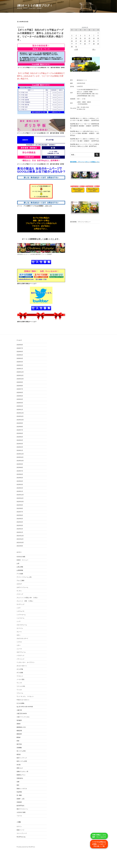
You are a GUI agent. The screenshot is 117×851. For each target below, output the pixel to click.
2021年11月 (20, 539)
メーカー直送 (20, 679)
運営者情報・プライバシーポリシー (80, 222)
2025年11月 (20, 375)
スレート (19, 631)
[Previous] (74, 175)
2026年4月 (20, 358)
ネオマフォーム (21, 652)
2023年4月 (20, 481)
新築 (18, 740)
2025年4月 (20, 399)
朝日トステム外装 (22, 761)
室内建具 (19, 720)
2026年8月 (20, 344)
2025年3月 (20, 402)
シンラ (18, 621)
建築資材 (19, 734)
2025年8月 (20, 385)
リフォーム (20, 693)
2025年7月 (20, 389)
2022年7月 (20, 511)
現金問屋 (19, 792)
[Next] (96, 175)
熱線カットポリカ (22, 788)
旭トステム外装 (21, 751)
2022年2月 (20, 529)
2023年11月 (20, 457)
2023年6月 (20, 474)
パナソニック (20, 659)
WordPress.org (21, 837)
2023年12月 (20, 454)
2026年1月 (20, 368)
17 (76, 41)
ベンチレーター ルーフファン (26, 662)
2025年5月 (20, 396)
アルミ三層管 (20, 580)
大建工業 (19, 710)
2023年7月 (20, 471)
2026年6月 (20, 351)
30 (72, 46)
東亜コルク (20, 768)
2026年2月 (20, 365)
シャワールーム (21, 614)
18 (80, 41)
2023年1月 (20, 491)
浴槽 (18, 781)
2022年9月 (20, 505)
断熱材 (18, 737)
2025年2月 (20, 406)
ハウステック (20, 655)
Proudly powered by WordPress (26, 847)
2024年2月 (20, 447)
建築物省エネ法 (21, 727)
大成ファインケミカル (23, 717)
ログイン (19, 826)
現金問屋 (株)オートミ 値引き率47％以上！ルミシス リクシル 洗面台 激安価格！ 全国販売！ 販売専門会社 (84, 133)
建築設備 (19, 730)
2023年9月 (20, 464)
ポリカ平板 (20, 669)
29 (98, 43)
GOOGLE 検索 (21, 556)
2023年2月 (20, 488)
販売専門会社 (20, 805)
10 (76, 38)
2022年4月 (20, 522)
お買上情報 (20, 567)
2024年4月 (20, 440)
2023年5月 (20, 477)
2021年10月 (20, 542)
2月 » (93, 49)
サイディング (20, 604)
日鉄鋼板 (19, 747)
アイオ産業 (20, 573)
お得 (18, 563)
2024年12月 (20, 413)
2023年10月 (20, 460)
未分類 (18, 764)
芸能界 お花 (20, 798)
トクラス (19, 642)
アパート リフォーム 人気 (24, 577)
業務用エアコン (21, 775)
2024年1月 (20, 450)
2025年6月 (20, 392)
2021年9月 (20, 546)
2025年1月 (20, 409)
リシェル (19, 689)
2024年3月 (20, 443)
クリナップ (20, 594)
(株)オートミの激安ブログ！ (35, 5)
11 (80, 38)
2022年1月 (20, 532)
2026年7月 (20, 348)
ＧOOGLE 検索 (21, 812)
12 (85, 38)
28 (94, 43)
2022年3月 (20, 525)
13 (89, 38)
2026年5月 (20, 355)
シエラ (18, 608)
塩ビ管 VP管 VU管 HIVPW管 (25, 706)
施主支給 (19, 744)
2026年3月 (20, 361)
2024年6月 (20, 433)
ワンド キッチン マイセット (25, 696)
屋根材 (18, 723)
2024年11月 (20, 416)
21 (94, 41)
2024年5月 (20, 437)
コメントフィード (22, 833)
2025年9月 (20, 382)
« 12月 (76, 49)
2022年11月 (20, 498)
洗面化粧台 (20, 778)
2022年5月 (20, 518)
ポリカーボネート (22, 666)
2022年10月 (20, 501)
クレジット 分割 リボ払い (25, 601)
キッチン (19, 590)
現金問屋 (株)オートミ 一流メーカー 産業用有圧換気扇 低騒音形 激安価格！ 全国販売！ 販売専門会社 (84, 126)
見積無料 (19, 802)
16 (72, 41)
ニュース (19, 648)
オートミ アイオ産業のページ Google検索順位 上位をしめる (34, 206)
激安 (18, 785)
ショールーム (20, 618)
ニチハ (18, 645)
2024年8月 (20, 426)
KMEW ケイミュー (22, 560)
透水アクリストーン (22, 809)
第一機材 (19, 795)
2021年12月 (20, 535)
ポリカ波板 (20, 672)
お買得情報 (20, 570)
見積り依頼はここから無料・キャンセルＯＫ (99, 836)
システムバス (20, 611)
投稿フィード (20, 830)
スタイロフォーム (22, 625)
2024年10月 (20, 419)
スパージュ (20, 628)
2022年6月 (20, 515)
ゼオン (18, 635)
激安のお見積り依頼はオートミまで (26, 283)
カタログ (19, 584)
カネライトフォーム (22, 587)
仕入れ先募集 (20, 703)
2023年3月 (20, 484)
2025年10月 (20, 379)
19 (85, 41)
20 (89, 41)
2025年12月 (20, 372)
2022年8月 (20, 508)
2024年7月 (20, 430)
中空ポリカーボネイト (23, 700)
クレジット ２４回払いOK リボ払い (27, 597)
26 (85, 43)
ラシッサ (19, 682)
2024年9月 (20, 423)
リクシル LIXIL (21, 686)
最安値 (18, 754)
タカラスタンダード (22, 638)
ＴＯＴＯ (19, 816)
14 (94, 38)
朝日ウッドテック (22, 758)
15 (98, 38)
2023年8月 (20, 467)
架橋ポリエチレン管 (22, 771)
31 (76, 46)
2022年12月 (20, 494)
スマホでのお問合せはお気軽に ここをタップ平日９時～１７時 (99, 844)
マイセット (20, 676)
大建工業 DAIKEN (22, 713)
